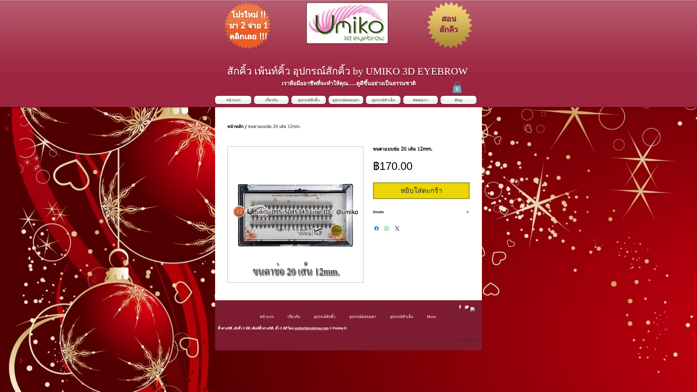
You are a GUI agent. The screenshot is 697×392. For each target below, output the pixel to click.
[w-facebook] (460, 307)
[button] (457, 87)
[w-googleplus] (473, 309)
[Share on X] (397, 228)
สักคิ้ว (238, 328)
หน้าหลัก (235, 127)
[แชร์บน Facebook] (376, 228)
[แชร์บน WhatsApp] (387, 228)
